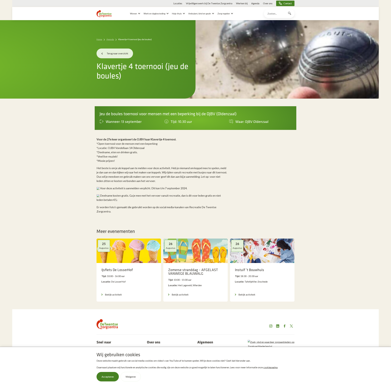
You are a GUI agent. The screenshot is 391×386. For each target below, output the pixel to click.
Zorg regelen (223, 13)
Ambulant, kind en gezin (199, 13)
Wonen (133, 13)
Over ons (267, 3)
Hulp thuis (177, 13)
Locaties (177, 3)
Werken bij (242, 3)
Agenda (255, 3)
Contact (287, 3)
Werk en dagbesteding (154, 13)
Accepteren (108, 376)
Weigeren (131, 376)
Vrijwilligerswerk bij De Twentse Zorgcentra (209, 3)
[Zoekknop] (289, 13)
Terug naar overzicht (117, 53)
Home (99, 39)
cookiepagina (270, 367)
